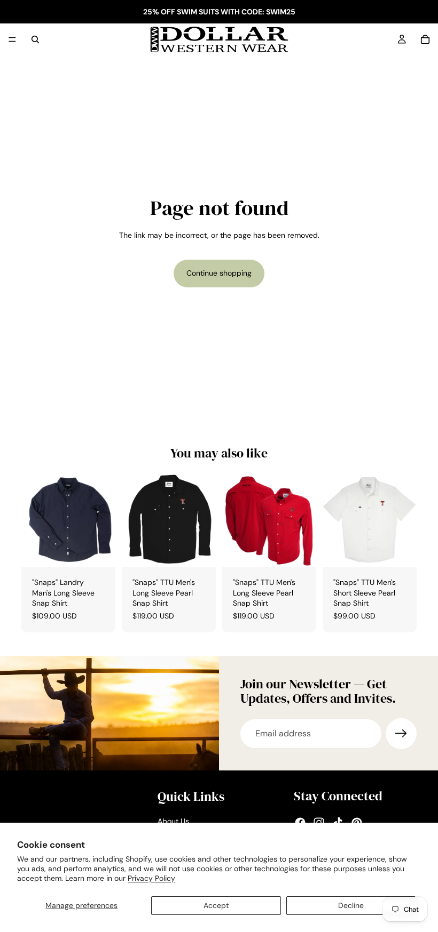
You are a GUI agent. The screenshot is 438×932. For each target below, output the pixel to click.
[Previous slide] (133, 520)
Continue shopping (219, 273)
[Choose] (98, 550)
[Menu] (12, 39)
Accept (216, 905)
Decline (351, 905)
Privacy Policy (151, 878)
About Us (173, 821)
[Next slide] (204, 520)
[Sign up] (401, 733)
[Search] (35, 39)
